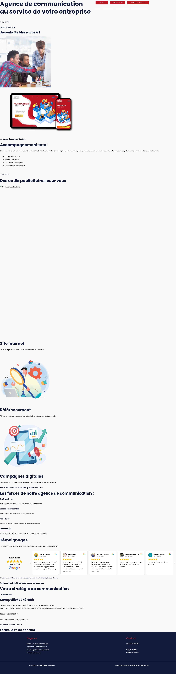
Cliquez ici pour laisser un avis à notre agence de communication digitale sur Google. (29, 578)
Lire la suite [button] (67, 571)
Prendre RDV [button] (4, 22)
